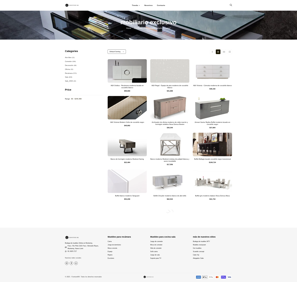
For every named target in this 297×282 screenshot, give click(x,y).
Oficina (67, 69)
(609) (70, 77)
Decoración (69, 65)
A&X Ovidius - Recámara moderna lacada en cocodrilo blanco (127, 86)
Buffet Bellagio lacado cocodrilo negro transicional (212, 159)
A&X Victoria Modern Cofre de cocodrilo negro (127, 122)
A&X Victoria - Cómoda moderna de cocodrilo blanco (212, 85)
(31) (73, 57)
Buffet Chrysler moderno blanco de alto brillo (169, 196)
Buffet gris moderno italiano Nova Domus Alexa (212, 196)
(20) (74, 81)
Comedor (68, 61)
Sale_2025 (69, 81)
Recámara (69, 73)
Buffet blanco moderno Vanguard (127, 196)
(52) (72, 69)
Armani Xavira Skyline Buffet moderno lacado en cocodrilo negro (212, 123)
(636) (74, 61)
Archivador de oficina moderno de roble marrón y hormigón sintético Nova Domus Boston (170, 123)
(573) (75, 73)
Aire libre (68, 57)
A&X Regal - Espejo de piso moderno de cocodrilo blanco (170, 86)
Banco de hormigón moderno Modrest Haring (127, 159)
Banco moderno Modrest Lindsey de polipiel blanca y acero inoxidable (169, 160)
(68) (75, 65)
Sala (66, 77)
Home (128, 28)
